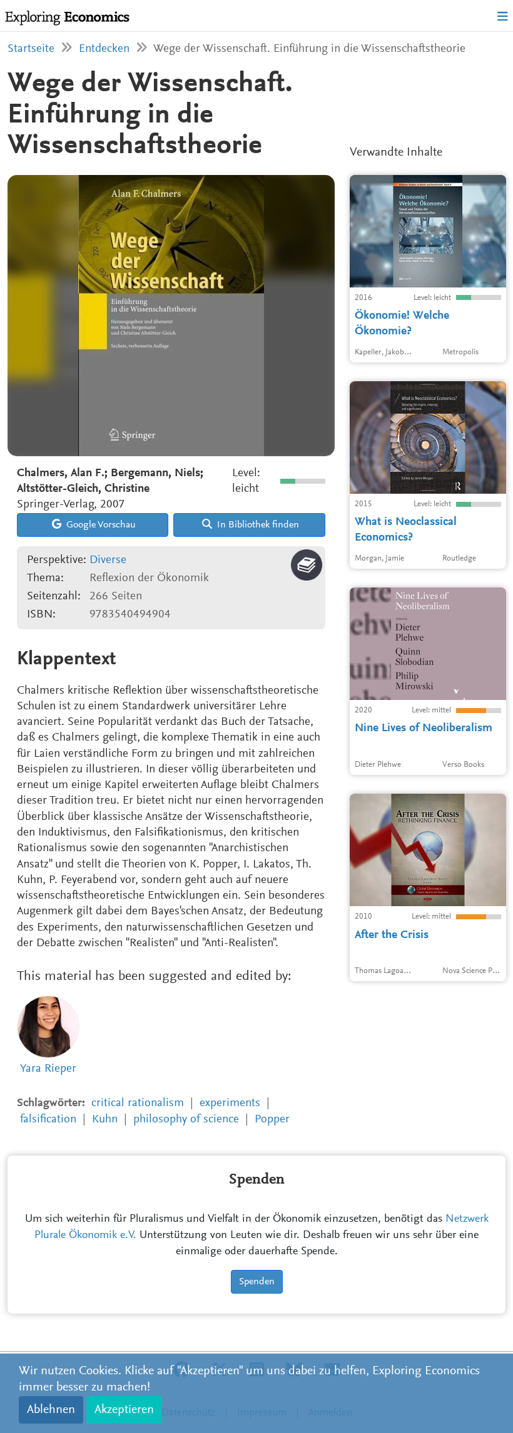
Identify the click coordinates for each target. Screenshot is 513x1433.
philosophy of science (186, 1120)
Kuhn (105, 1120)
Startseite (31, 49)
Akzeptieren (124, 1410)
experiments (230, 1103)
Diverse (107, 560)
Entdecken (104, 49)
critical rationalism (137, 1103)
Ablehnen (51, 1410)
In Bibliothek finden (257, 525)
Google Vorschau (100, 525)
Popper (272, 1120)
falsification (48, 1120)
